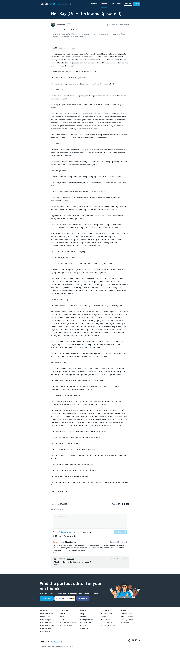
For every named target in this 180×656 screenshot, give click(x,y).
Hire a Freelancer (46, 614)
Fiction (73, 30)
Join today (45, 598)
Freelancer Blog (86, 628)
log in (71, 532)
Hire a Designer (45, 620)
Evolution (82, 36)
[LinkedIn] (132, 640)
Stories (104, 4)
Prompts (94, 4)
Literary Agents (127, 620)
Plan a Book (105, 620)
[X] (126, 640)
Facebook (82, 598)
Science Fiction (63, 30)
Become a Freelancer (68, 623)
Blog (82, 614)
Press (62, 620)
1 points (61, 542)
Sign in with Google (64, 598)
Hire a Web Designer (47, 631)
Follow (69, 24)
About (62, 614)
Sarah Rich (70, 559)
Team (62, 617)
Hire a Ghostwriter (47, 625)
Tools (119, 4)
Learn (112, 4)
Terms (46, 646)
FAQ (41, 646)
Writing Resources (108, 625)
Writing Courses (86, 620)
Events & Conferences (89, 623)
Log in (136, 4)
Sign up (128, 4)
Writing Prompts (127, 617)
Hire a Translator (46, 628)
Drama (54, 30)
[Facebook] (136, 640)
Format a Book (106, 623)
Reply (55, 553)
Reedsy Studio (106, 614)
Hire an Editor (45, 617)
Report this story (57, 509)
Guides (83, 617)
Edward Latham (70, 542)
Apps (66, 4)
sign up (63, 532)
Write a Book (105, 617)
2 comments (123, 25)
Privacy (53, 646)
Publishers (125, 623)
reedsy (51, 4)
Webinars (83, 625)
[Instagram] (129, 640)
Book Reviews (126, 614)
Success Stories (66, 625)
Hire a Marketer (45, 623)
